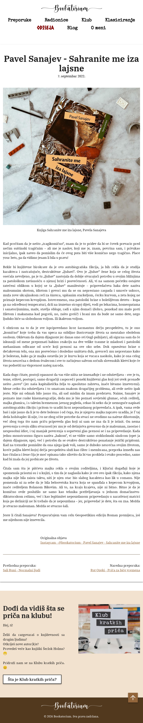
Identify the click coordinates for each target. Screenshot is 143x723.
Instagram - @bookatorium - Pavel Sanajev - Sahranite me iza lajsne (90, 542)
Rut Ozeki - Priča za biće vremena (115, 570)
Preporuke (19, 20)
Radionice (56, 20)
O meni (98, 28)
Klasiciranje (120, 20)
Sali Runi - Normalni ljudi (21, 570)
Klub (87, 20)
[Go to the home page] (71, 8)
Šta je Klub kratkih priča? (32, 679)
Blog (72, 28)
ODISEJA (45, 27)
